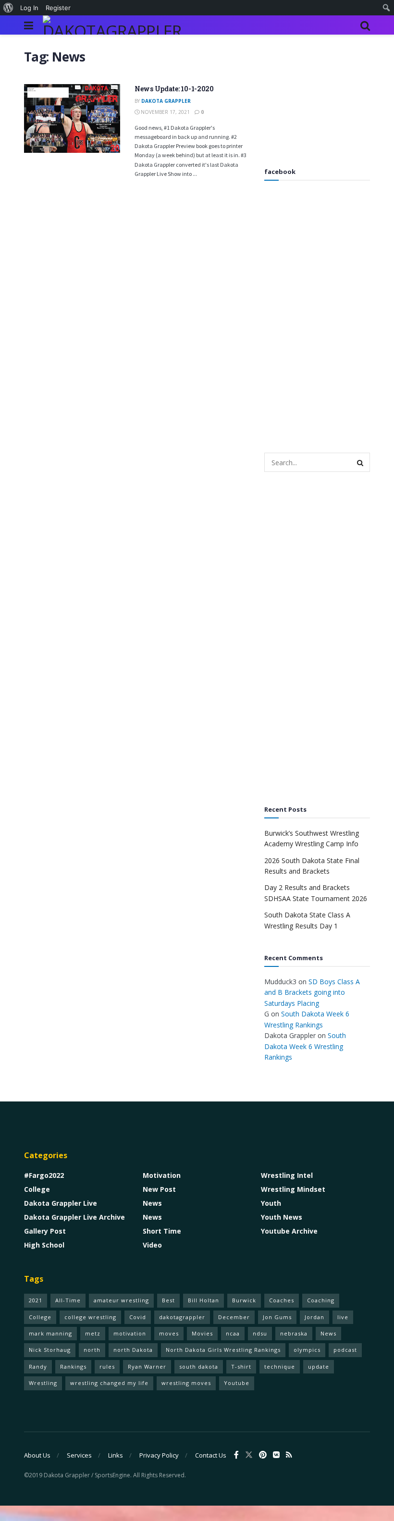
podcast (345, 1349)
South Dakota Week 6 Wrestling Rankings (305, 1046)
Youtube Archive (289, 1231)
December (234, 1317)
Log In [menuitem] (29, 8)
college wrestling (90, 1317)
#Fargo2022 (44, 1175)
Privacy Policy (159, 1455)
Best (168, 1300)
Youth (271, 1203)
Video (152, 1244)
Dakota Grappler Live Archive (74, 1217)
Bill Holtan (203, 1300)
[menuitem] (8, 7)
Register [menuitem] (58, 8)
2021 (35, 1300)
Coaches (281, 1300)
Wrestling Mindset (293, 1189)
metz (92, 1333)
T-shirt (241, 1366)
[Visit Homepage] (114, 25)
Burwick (244, 1300)
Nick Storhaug (50, 1349)
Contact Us (210, 1455)
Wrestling (43, 1382)
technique (279, 1366)
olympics (307, 1349)
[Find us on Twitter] (249, 1454)
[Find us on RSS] (289, 1454)
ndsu (260, 1333)
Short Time (162, 1231)
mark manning (50, 1333)
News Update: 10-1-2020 (174, 88)
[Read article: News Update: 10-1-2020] (72, 118)
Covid (137, 1317)
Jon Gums (277, 1317)
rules (107, 1366)
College (37, 1189)
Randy (38, 1366)
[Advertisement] (317, 97)
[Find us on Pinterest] (263, 1454)
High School (44, 1244)
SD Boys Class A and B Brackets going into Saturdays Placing (312, 992)
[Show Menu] (28, 25)
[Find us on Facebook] (236, 1454)
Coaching (320, 1300)
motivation (129, 1333)
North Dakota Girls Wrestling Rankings (223, 1349)
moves (169, 1333)
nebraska (294, 1333)
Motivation (162, 1175)
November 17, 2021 (164, 112)
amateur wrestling (121, 1300)
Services (79, 1455)
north (92, 1349)
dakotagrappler (182, 1317)
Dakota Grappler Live (60, 1203)
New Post (159, 1189)
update (318, 1366)
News (152, 1203)
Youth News (281, 1217)
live (342, 1317)
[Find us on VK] (276, 1454)
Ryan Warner (147, 1366)
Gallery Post (45, 1231)
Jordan (314, 1317)
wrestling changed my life (109, 1382)
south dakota (198, 1366)
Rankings (73, 1366)
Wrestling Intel (287, 1175)
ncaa (233, 1333)
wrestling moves (186, 1382)
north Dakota (133, 1349)
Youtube (236, 1382)
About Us (37, 1455)
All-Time (68, 1300)
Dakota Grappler (166, 101)
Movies (202, 1333)
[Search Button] (365, 25)
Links (115, 1455)
